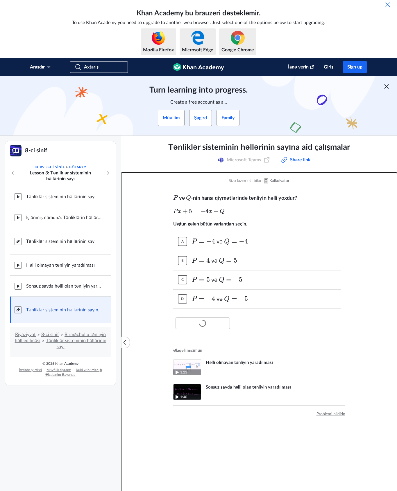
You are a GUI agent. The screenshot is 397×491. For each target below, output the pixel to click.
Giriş (328, 67)
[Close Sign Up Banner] (386, 86)
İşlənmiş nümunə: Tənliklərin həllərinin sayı (64, 217)
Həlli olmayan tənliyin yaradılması (60, 265)
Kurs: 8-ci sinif (50, 167)
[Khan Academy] (198, 67)
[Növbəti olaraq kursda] (107, 172)
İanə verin (298, 67)
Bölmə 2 (77, 167)
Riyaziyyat (25, 334)
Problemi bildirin (330, 414)
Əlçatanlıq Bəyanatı (60, 374)
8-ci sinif (50, 334)
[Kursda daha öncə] (12, 172)
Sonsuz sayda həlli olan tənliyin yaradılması (64, 286)
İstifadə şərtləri (30, 370)
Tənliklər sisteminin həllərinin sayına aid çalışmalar (64, 310)
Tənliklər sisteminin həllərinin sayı (61, 196)
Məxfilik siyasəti (59, 370)
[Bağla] (387, 4)
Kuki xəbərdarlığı (89, 370)
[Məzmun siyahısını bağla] (125, 342)
